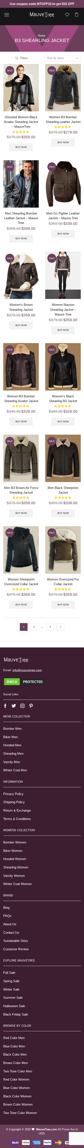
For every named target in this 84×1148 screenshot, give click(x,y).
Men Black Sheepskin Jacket (63, 490)
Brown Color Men (15, 1063)
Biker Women (12, 850)
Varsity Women (14, 875)
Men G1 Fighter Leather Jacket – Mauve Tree (63, 216)
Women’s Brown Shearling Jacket (21, 307)
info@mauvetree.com (27, 670)
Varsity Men (11, 762)
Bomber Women (14, 842)
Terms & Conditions (17, 819)
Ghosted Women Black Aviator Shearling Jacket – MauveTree (21, 121)
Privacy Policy (13, 794)
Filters (24, 58)
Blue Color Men (14, 1046)
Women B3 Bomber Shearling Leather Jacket (63, 119)
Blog (6, 907)
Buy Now (21, 147)
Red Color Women (16, 1079)
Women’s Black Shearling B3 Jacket (63, 399)
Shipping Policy (14, 802)
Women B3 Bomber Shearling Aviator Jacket (21, 399)
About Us (9, 924)
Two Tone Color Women (20, 1113)
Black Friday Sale (15, 1014)
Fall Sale (9, 972)
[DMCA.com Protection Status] (24, 681)
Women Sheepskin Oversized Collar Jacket (21, 582)
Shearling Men (13, 753)
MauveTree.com (46, 1129)
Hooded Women (14, 859)
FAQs (7, 916)
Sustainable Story (15, 941)
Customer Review (16, 949)
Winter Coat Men (15, 770)
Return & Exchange (17, 810)
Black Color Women (17, 1096)
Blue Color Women (16, 1088)
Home (41, 35)
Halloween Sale (14, 1006)
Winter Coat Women (17, 884)
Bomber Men (12, 728)
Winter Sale (11, 989)
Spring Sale (11, 981)
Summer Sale (13, 997)
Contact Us (11, 932)
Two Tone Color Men (17, 1071)
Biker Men (10, 737)
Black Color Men (15, 1054)
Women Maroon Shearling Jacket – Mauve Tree (63, 309)
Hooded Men (12, 745)
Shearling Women (15, 867)
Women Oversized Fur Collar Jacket (63, 582)
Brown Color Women (18, 1104)
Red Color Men (14, 1038)
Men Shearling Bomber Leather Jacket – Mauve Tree (21, 218)
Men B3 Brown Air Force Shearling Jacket (21, 490)
